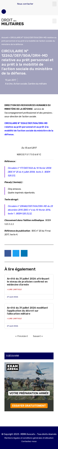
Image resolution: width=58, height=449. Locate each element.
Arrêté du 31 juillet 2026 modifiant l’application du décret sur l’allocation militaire (27, 310)
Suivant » (38, 336)
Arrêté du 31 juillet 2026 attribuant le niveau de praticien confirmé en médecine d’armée (28, 281)
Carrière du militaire (37, 84)
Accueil (4, 37)
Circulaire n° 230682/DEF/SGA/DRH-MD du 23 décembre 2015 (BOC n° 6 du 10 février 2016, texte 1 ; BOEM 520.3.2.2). (30, 210)
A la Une (9, 84)
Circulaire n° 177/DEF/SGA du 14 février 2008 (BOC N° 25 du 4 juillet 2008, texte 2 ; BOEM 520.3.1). (29, 172)
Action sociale (20, 84)
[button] (54, 3)
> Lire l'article (14, 289)
